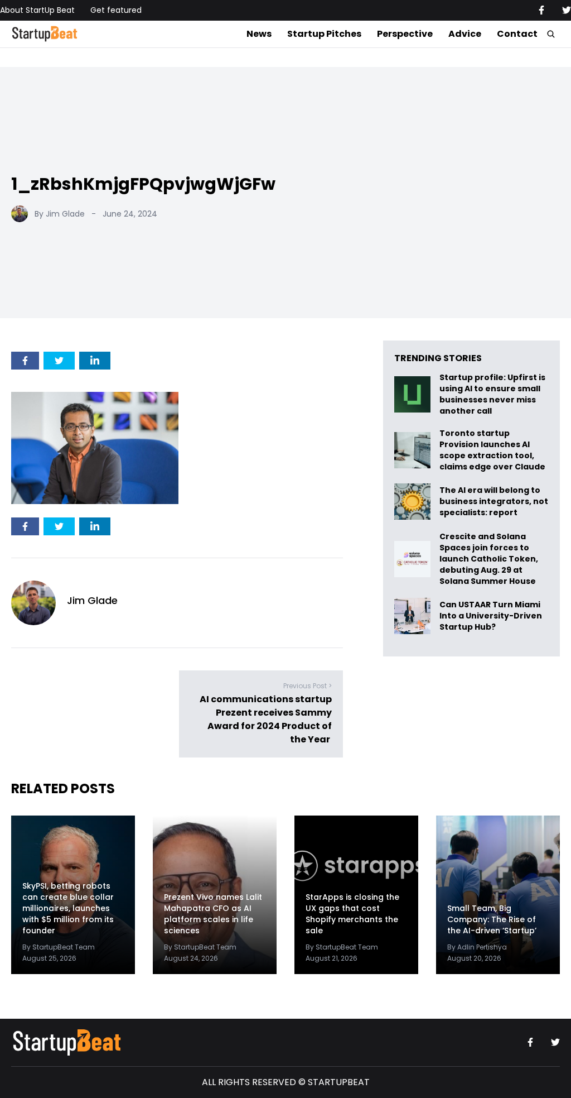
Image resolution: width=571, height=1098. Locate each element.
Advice (464, 33)
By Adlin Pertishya (477, 947)
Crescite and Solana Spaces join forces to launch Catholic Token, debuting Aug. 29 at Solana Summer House (488, 559)
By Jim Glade (60, 213)
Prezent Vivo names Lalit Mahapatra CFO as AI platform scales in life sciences (213, 913)
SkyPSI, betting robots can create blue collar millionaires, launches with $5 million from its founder (68, 908)
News (259, 33)
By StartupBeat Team (58, 947)
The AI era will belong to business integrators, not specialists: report (493, 501)
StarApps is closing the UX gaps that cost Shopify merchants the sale (352, 913)
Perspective (405, 33)
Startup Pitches (324, 33)
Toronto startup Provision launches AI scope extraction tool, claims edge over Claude (493, 450)
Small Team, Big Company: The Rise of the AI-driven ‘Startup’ (491, 919)
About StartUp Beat (37, 10)
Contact (517, 33)
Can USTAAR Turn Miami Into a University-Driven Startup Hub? (490, 616)
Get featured (116, 10)
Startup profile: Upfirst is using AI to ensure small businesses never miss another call (492, 394)
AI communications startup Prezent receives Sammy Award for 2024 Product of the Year (266, 719)
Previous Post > (307, 686)
